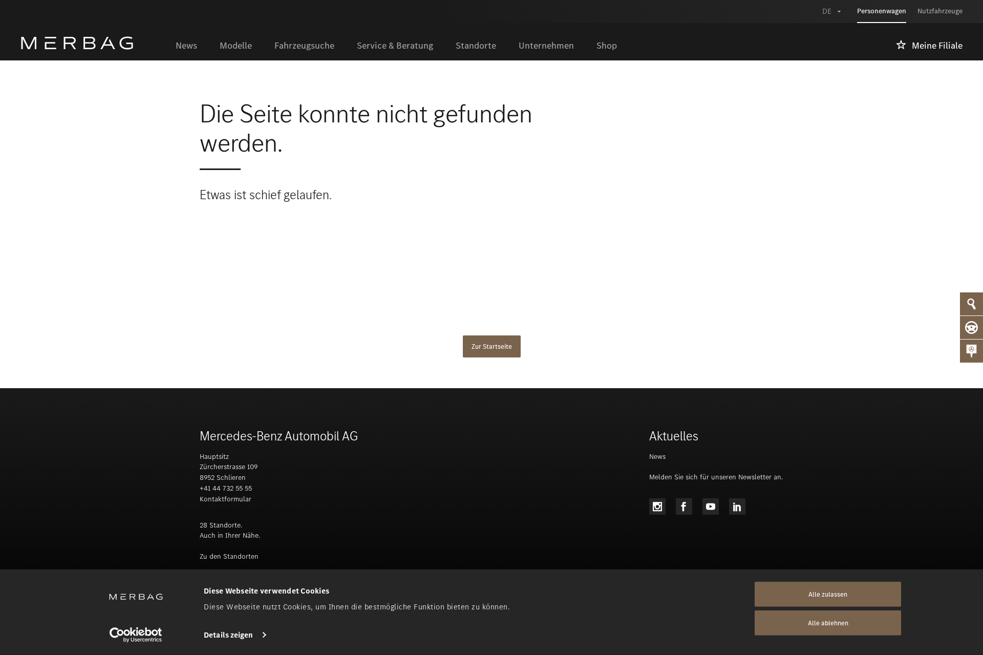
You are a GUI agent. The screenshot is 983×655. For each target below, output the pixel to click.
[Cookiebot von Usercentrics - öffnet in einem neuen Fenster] (136, 635)
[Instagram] (657, 506)
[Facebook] (684, 506)
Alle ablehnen (828, 623)
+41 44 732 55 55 (226, 488)
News (657, 456)
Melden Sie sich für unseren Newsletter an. (716, 477)
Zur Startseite (492, 346)
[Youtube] (710, 506)
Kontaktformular (225, 499)
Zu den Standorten (229, 556)
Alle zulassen (827, 594)
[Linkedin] (737, 506)
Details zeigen (228, 635)
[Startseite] (92, 43)
